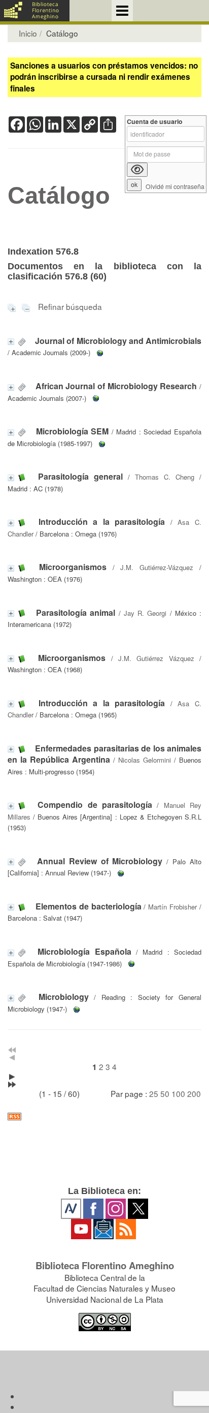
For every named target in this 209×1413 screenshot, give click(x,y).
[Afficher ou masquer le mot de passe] (137, 170)
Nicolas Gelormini (144, 760)
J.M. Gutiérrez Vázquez (156, 658)
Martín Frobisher (172, 907)
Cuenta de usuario (155, 121)
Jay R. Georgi (145, 613)
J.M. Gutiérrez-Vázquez (156, 567)
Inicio (28, 33)
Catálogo (59, 195)
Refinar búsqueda (70, 306)
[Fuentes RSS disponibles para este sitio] (104, 1116)
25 (153, 1093)
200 (194, 1093)
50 (164, 1093)
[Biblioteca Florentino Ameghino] (34, 10)
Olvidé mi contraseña (175, 186)
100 (178, 1093)
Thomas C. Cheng (164, 477)
